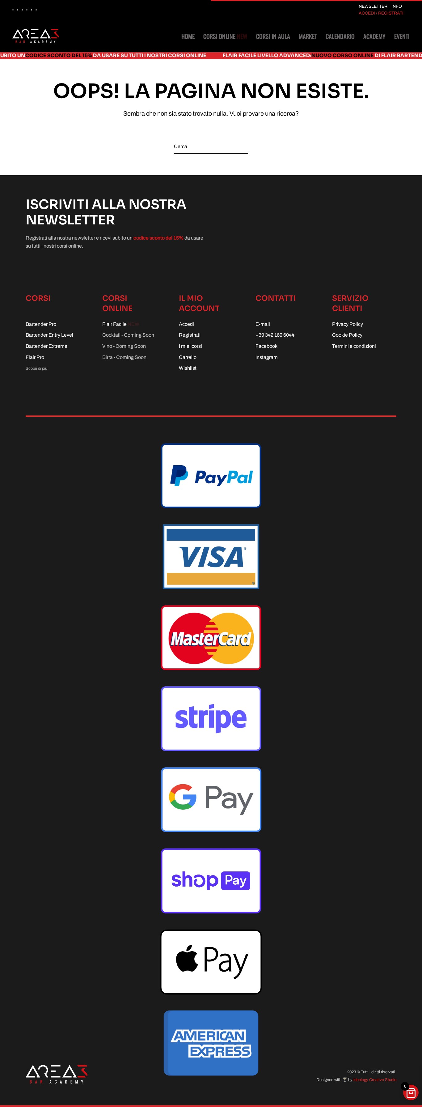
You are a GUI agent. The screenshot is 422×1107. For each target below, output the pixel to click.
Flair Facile (120, 324)
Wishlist (187, 368)
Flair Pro (35, 357)
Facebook (266, 346)
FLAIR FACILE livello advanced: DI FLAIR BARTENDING (289, 55)
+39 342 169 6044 (274, 335)
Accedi (186, 324)
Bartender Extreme (46, 346)
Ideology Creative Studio (374, 1080)
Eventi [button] (402, 36)
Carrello (187, 357)
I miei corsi (190, 346)
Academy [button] (374, 36)
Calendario (340, 36)
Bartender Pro (41, 324)
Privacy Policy (347, 324)
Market (308, 36)
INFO (396, 6)
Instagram (266, 357)
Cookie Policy (347, 335)
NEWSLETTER (373, 6)
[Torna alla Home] (35, 36)
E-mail (262, 324)
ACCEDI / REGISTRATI (381, 13)
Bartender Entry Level (49, 335)
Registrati (189, 335)
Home (188, 36)
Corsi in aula (273, 36)
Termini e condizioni (354, 346)
